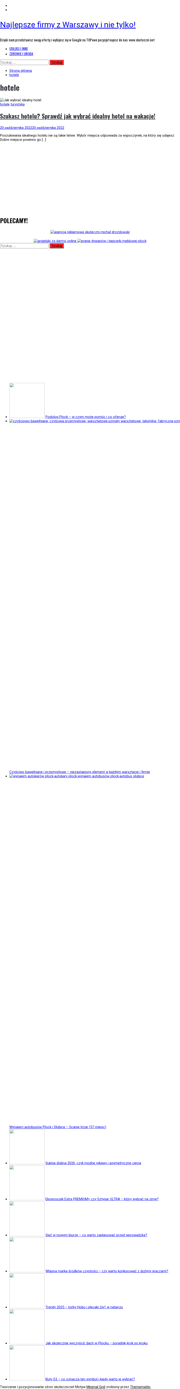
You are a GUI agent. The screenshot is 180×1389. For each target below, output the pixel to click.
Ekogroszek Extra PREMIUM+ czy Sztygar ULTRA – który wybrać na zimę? (102, 1199)
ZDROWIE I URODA (21, 53)
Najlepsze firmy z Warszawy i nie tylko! (68, 24)
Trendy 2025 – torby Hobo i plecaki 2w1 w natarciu (84, 1307)
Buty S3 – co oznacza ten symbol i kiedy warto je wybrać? (90, 1379)
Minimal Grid (95, 1387)
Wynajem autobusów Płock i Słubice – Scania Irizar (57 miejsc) (57, 1127)
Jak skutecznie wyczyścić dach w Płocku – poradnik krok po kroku (96, 1343)
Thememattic (140, 1387)
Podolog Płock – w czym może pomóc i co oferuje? (85, 417)
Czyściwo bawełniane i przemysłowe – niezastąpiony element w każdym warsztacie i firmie (79, 772)
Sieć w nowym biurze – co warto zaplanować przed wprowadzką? (96, 1235)
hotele (5, 104)
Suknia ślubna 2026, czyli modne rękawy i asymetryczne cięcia (93, 1163)
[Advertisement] (90, 178)
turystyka (18, 104)
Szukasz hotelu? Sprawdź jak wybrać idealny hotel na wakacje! (77, 115)
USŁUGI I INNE (18, 48)
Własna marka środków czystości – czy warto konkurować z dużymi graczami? (106, 1271)
